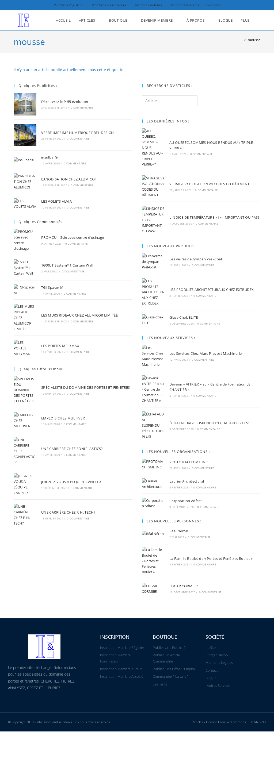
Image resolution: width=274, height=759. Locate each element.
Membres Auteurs (148, 5)
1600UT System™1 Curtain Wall (67, 265)
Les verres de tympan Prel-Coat (195, 259)
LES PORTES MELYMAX (60, 345)
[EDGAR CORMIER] (153, 588)
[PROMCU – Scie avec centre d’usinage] (25, 240)
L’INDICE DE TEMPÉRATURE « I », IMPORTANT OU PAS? (214, 217)
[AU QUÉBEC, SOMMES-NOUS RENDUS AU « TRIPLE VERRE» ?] (153, 147)
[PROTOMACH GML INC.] (153, 464)
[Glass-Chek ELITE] (153, 320)
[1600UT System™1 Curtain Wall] (25, 267)
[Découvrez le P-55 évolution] (25, 104)
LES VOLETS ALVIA (56, 201)
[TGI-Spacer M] (25, 290)
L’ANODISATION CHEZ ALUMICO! (68, 179)
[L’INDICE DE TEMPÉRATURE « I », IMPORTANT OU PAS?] (153, 220)
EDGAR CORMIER (183, 586)
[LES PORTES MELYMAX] (25, 348)
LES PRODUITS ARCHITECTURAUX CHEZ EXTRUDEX (211, 289)
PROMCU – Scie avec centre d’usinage (72, 237)
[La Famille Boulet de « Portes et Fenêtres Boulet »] (153, 561)
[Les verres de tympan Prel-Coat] (153, 261)
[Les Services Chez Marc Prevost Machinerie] (153, 356)
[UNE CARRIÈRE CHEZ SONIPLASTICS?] (25, 451)
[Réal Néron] (153, 534)
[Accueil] (241, 39)
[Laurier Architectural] (153, 484)
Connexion (212, 5)
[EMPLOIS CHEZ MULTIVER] (25, 420)
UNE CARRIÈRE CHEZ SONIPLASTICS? (72, 448)
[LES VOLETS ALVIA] (25, 204)
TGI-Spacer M (52, 287)
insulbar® (49, 157)
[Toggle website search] (259, 20)
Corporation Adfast (185, 500)
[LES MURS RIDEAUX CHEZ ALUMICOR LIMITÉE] (25, 318)
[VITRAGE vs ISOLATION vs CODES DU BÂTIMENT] (153, 186)
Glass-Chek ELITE (183, 317)
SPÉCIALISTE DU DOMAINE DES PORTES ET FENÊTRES (85, 387)
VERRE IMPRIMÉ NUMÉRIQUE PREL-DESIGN (77, 132)
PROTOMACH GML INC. (189, 462)
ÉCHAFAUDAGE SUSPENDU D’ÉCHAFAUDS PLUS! (209, 423)
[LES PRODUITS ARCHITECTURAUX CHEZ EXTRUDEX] (153, 292)
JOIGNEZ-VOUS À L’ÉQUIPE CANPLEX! (71, 481)
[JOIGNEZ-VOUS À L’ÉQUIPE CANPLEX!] (25, 484)
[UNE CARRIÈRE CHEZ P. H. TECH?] (25, 515)
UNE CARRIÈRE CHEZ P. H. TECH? (68, 512)
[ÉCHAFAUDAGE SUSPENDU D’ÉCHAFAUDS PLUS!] (153, 425)
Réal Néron (178, 531)
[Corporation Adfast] (153, 503)
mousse (254, 39)
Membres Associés (185, 5)
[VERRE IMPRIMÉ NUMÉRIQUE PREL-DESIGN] (25, 135)
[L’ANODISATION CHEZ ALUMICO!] (25, 181)
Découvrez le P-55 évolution (64, 101)
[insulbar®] (25, 160)
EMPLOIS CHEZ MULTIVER (63, 418)
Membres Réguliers (68, 5)
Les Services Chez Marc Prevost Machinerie (205, 353)
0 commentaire (82, 107)
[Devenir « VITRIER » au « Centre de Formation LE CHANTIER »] (153, 389)
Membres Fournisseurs (109, 5)
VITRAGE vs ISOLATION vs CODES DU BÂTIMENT (209, 184)
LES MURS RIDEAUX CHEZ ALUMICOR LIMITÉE (79, 315)
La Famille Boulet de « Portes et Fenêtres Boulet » (211, 558)
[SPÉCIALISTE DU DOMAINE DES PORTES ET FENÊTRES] (25, 390)
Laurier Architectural (186, 481)
